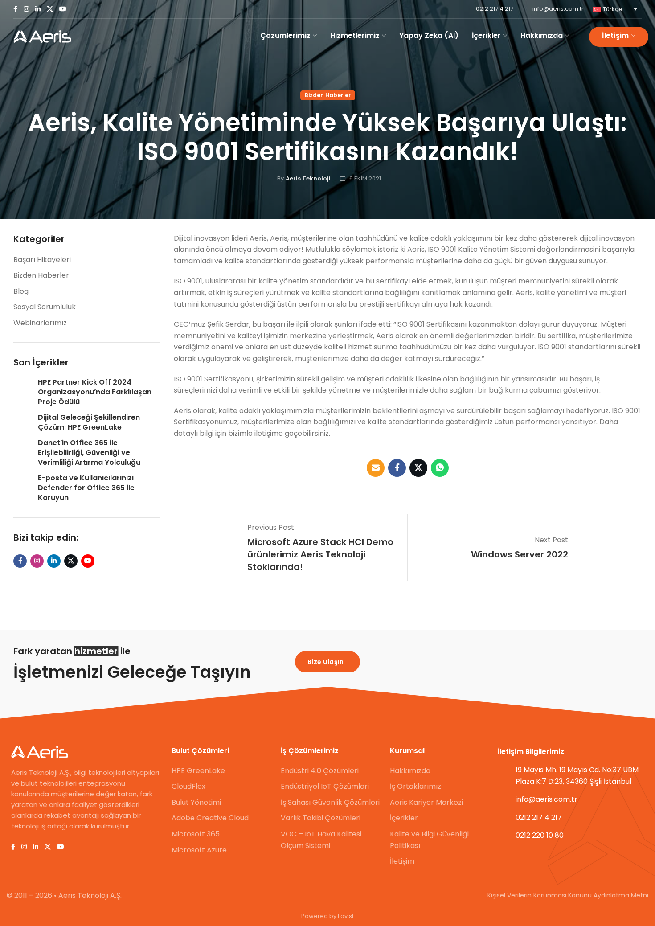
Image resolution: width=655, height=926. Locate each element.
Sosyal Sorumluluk (44, 307)
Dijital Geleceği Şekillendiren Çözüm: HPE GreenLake (89, 422)
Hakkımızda (410, 771)
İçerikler (404, 818)
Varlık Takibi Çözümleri (320, 818)
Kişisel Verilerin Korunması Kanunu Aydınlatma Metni (567, 895)
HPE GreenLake (198, 771)
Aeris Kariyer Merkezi (426, 802)
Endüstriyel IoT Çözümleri (325, 786)
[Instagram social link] (26, 9)
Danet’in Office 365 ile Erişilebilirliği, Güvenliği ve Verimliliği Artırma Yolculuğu (89, 453)
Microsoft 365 (196, 834)
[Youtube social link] (63, 9)
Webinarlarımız (40, 323)
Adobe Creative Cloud (210, 818)
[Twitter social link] (50, 9)
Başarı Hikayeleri (42, 259)
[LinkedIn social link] (38, 9)
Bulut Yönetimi (196, 802)
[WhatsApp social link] (440, 468)
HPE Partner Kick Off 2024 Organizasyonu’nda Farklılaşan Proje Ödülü (94, 392)
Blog (21, 291)
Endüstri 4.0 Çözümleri (320, 771)
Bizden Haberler (328, 95)
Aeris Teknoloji (308, 178)
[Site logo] (42, 36)
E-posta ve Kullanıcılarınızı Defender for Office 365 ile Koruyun (86, 488)
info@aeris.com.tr (558, 8)
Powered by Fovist (327, 916)
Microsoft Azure (199, 850)
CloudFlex (188, 786)
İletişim (402, 861)
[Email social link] (376, 468)
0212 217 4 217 (494, 8)
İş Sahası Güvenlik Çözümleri (330, 802)
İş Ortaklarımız (415, 786)
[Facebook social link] (15, 9)
